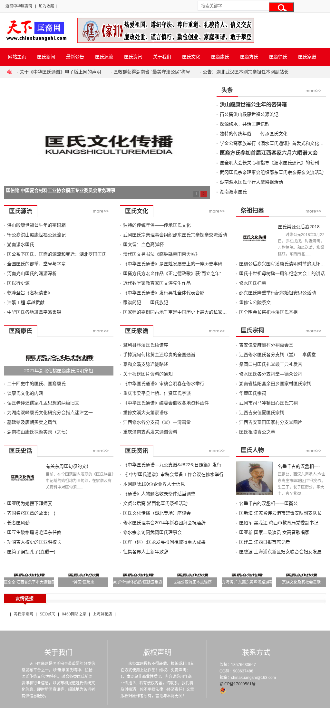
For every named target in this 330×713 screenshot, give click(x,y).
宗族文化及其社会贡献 (301, 582)
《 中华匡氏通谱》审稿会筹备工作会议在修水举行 (173, 474)
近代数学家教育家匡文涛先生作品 (157, 283)
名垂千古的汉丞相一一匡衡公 (299, 466)
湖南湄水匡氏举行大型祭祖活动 (251, 182)
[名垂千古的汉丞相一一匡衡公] (254, 493)
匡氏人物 (252, 450)
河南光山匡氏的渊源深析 (32, 273)
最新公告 (75, 56)
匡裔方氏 (249, 56)
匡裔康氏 (220, 56)
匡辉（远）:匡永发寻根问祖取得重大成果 (164, 542)
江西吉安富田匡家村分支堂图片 (270, 422)
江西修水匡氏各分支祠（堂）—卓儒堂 (277, 354)
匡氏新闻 (46, 56)
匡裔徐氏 (278, 56)
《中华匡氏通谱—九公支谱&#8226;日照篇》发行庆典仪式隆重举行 (190, 464)
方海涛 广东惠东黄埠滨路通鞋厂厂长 (253, 582)
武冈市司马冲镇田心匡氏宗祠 (268, 402)
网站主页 (17, 56)
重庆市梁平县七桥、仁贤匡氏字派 (157, 393)
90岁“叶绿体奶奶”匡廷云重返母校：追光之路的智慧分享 (161, 582)
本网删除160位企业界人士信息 (154, 484)
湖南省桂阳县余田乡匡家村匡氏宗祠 (275, 383)
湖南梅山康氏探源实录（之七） (38, 431)
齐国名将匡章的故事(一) (31, 513)
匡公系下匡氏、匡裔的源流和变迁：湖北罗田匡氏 (56, 254)
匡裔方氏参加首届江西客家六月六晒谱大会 (269, 153)
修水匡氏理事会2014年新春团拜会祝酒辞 (164, 522)
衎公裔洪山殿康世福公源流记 (249, 114)
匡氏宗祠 (252, 330)
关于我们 (162, 56)
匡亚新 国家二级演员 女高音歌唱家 (274, 532)
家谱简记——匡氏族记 (145, 302)
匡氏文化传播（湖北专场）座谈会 (157, 513)
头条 (227, 90)
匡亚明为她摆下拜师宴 (29, 503)
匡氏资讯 (133, 56)
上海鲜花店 (102, 614)
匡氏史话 (20, 451)
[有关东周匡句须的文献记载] (22, 493)
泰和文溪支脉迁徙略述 (145, 364)
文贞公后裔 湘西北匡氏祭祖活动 (155, 503)
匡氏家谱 (307, 56)
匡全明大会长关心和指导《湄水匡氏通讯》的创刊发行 (274, 162)
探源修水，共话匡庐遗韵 (244, 124)
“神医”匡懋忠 (83, 582)
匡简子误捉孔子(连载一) (31, 551)
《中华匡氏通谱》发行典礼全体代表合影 (163, 292)
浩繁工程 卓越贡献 (25, 302)
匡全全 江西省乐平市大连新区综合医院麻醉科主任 (47, 582)
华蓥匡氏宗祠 (252, 393)
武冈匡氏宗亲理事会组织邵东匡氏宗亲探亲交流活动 (272, 172)
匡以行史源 (18, 283)
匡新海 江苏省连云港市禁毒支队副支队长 (280, 513)
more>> (313, 90)
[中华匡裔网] (35, 41)
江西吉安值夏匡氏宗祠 (261, 412)
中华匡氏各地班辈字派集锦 (34, 312)
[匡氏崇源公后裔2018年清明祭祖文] (254, 254)
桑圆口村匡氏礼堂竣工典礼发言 (270, 364)
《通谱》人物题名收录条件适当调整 (159, 493)
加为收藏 (46, 6)
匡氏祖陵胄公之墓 (257, 431)
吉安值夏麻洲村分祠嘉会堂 (266, 344)
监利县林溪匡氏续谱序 (145, 344)
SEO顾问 (47, 614)
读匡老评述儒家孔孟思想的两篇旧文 (43, 402)
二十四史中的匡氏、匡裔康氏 (36, 383)
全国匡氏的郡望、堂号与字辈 (36, 263)
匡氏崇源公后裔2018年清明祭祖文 (299, 226)
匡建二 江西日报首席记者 (264, 542)
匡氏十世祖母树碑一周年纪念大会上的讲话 (282, 273)
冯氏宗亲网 (23, 614)
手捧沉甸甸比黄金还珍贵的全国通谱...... (163, 354)
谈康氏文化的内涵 (25, 393)
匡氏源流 (104, 56)
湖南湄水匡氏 (233, 191)
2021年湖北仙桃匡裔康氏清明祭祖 (58, 370)
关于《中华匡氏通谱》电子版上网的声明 (60, 71)
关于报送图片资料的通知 (148, 373)
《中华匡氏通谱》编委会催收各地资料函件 (166, 402)
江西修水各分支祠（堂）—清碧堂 (157, 422)
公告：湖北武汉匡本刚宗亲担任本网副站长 (245, 71)
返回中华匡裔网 (19, 6)
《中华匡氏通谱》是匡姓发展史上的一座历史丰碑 (172, 263)
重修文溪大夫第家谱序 (145, 412)
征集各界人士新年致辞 (145, 551)
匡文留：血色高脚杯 (143, 244)
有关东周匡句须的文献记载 (67, 466)
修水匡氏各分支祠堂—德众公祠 (270, 373)
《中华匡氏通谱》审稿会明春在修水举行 (163, 383)
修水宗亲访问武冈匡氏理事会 (152, 532)
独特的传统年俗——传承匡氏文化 (253, 133)
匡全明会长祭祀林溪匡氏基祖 (268, 312)
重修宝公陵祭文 (255, 302)
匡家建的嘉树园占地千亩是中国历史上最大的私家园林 (177, 312)
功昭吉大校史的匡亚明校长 (34, 542)
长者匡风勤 (18, 522)
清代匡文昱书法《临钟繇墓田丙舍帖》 (161, 254)
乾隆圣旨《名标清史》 (29, 292)
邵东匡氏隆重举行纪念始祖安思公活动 (277, 292)
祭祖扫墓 (252, 210)
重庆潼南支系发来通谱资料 (150, 431)
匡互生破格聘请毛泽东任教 (34, 532)
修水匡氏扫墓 (252, 283)
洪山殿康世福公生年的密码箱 (253, 104)
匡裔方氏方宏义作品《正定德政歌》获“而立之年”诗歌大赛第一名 (188, 273)
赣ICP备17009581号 (237, 684)
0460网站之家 (74, 614)
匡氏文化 (191, 56)
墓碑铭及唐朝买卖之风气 (32, 422)
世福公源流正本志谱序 (192, 582)
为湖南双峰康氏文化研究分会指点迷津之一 (50, 412)
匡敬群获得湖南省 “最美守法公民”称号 (151, 71)
